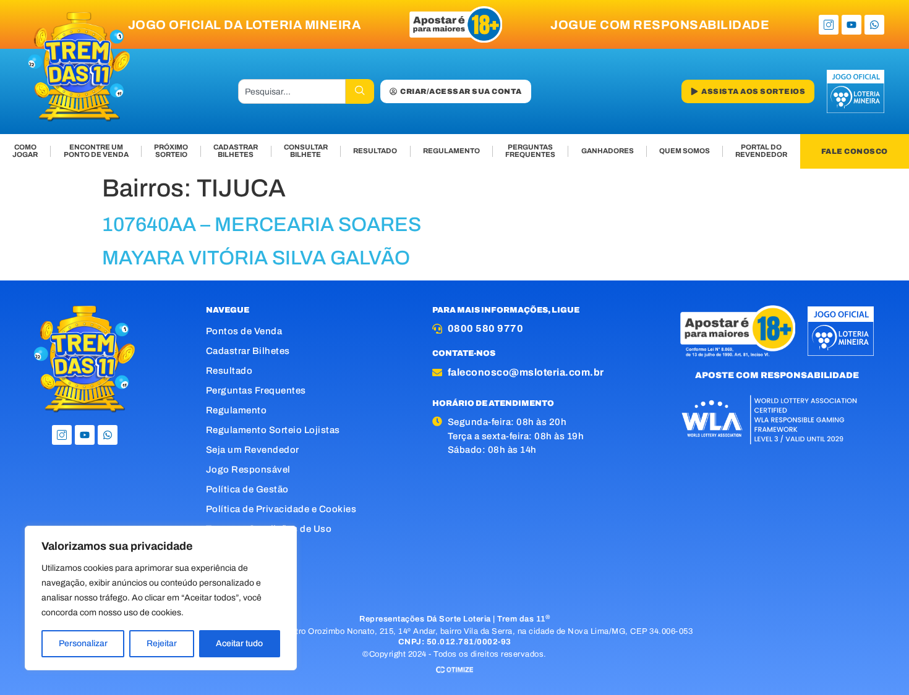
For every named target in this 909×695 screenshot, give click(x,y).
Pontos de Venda (244, 331)
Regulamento (236, 410)
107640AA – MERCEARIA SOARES (261, 224)
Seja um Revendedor (252, 450)
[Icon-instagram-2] (829, 25)
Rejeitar (162, 643)
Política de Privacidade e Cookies (281, 509)
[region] (161, 598)
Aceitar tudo (239, 643)
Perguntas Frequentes (256, 390)
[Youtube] (851, 25)
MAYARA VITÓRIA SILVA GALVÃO (256, 258)
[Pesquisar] (360, 91)
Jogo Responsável (248, 469)
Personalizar (83, 643)
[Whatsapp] (874, 25)
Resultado (229, 371)
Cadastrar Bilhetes (248, 351)
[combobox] (292, 91)
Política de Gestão (247, 489)
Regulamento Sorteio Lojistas (273, 430)
